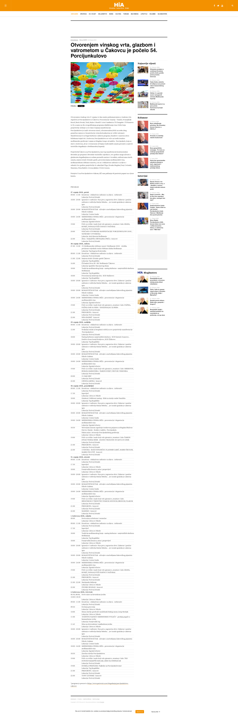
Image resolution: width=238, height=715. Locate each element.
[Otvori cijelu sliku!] (102, 82)
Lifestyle (144, 14)
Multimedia (134, 14)
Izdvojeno (74, 14)
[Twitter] (218, 5)
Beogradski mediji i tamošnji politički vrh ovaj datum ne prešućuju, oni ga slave (157, 312)
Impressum (73, 699)
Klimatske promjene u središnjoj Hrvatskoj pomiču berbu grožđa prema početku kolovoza (157, 72)
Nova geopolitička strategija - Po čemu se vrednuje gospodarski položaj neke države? (157, 151)
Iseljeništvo (102, 14)
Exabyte (102, 702)
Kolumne (153, 14)
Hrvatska (83, 14)
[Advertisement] (119, 28)
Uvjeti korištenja (87, 699)
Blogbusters (162, 14)
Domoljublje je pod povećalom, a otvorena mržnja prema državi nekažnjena (157, 281)
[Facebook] (214, 5)
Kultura (118, 14)
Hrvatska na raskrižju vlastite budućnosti (156, 136)
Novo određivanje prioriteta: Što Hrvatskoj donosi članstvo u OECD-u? (157, 126)
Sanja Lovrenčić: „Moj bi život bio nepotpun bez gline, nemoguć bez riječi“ (157, 197)
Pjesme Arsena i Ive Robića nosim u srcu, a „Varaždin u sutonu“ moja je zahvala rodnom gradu (157, 185)
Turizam (126, 14)
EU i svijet (92, 14)
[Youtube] (222, 5)
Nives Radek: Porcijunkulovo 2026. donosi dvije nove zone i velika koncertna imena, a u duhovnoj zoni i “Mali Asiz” (157, 224)
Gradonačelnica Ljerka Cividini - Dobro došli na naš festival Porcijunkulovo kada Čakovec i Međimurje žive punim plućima (157, 210)
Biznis (111, 14)
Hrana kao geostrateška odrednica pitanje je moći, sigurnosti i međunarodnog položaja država (157, 164)
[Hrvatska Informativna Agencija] (119, 5)
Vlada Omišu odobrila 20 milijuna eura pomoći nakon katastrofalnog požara (157, 84)
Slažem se (140, 712)
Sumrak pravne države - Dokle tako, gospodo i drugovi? (157, 302)
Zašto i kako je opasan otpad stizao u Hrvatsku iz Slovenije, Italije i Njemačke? (157, 292)
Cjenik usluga (96, 699)
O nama (80, 699)
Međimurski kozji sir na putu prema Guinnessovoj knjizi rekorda (157, 106)
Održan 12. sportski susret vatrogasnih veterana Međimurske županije (157, 95)
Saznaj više (154, 712)
